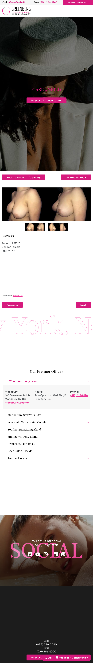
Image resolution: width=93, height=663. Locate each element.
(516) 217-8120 (79, 395)
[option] (46, 204)
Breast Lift (18, 295)
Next (83, 304)
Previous (12, 304)
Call (50, 657)
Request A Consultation (78, 2)
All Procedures (75, 177)
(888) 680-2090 (46, 644)
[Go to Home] (16, 10)
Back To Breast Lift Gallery (24, 177)
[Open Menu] (88, 10)
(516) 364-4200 (46, 651)
